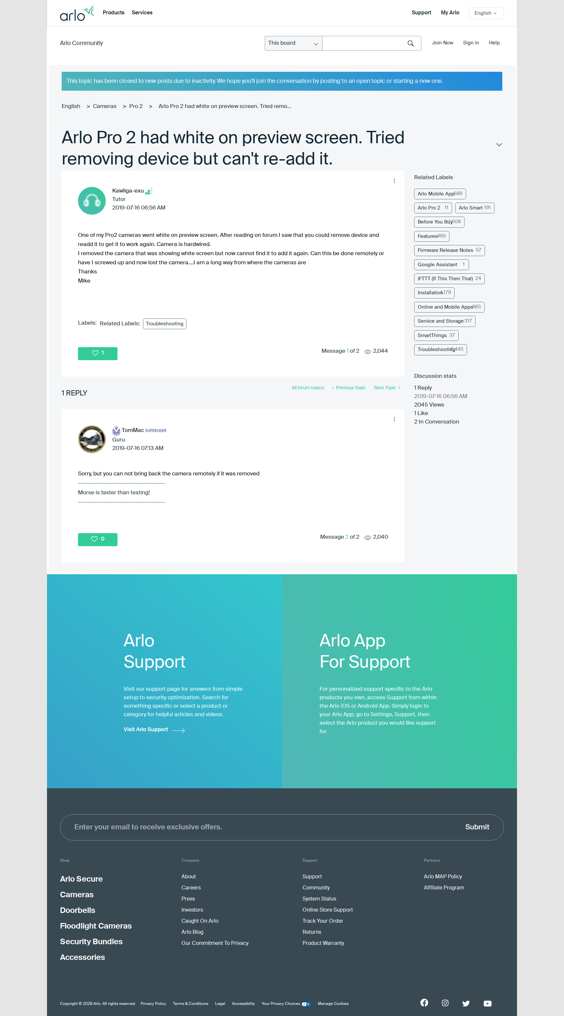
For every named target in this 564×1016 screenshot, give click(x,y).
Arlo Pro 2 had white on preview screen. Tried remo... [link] (225, 106)
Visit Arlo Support (146, 729)
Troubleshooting (164, 323)
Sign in (471, 42)
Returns (312, 932)
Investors (192, 910)
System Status (319, 899)
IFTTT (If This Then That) (445, 278)
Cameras (105, 106)
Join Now (442, 42)
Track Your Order (323, 921)
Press (188, 899)
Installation (430, 292)
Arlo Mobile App (436, 194)
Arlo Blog (192, 932)
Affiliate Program (444, 888)
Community (316, 888)
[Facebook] (424, 1003)
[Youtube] (488, 1004)
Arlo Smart (471, 208)
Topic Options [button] (498, 146)
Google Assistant (437, 264)
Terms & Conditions (190, 1004)
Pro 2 (136, 106)
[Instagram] (445, 1003)
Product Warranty (323, 943)
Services (142, 13)
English (71, 106)
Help (494, 42)
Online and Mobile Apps (445, 307)
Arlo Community (81, 43)
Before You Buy (435, 222)
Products (113, 13)
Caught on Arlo (199, 921)
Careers (191, 888)
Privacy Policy (153, 1004)
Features (428, 236)
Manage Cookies (333, 1004)
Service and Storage (441, 321)
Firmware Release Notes (445, 250)
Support (421, 13)
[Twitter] (466, 1004)
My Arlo (450, 13)
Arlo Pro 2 (429, 208)
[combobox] (371, 43)
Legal (220, 1004)
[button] (394, 181)
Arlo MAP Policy (443, 877)
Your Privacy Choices (281, 1004)
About (188, 877)
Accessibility (243, 1004)
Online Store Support (328, 910)
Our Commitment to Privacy (214, 943)
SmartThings (432, 335)
